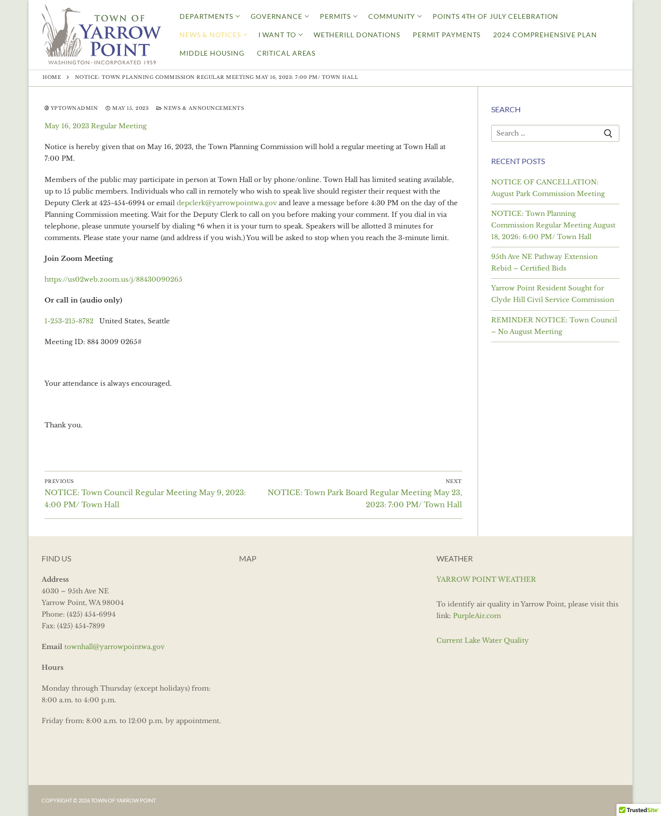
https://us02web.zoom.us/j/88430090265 (113, 279)
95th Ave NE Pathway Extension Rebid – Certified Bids (544, 262)
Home (52, 77)
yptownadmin (73, 108)
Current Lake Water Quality (482, 640)
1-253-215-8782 (69, 321)
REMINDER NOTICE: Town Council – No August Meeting (554, 326)
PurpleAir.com (477, 616)
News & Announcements (203, 108)
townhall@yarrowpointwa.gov (114, 647)
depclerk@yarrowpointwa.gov (227, 203)
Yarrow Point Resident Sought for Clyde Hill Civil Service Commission (552, 294)
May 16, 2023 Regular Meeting (96, 126)
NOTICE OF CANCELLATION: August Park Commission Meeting (548, 188)
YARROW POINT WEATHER (486, 579)
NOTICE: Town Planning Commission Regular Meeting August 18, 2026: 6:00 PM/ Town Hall (553, 225)
